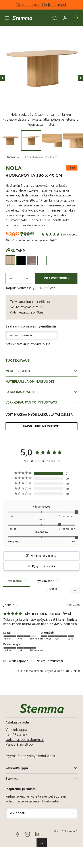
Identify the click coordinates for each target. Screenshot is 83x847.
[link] (65, 18)
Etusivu (10, 157)
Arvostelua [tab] (14, 581)
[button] (7, 18)
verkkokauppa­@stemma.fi (25, 739)
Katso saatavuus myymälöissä (28, 344)
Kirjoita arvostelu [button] (44, 556)
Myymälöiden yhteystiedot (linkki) (31, 756)
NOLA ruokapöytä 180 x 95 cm (24, 661)
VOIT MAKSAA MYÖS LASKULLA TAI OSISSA (39, 414)
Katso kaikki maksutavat (41, 426)
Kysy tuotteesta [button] (43, 566)
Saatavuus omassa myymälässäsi (32, 326)
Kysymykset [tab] (45, 581)
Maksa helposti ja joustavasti (42, 4)
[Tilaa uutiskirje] (73, 813)
